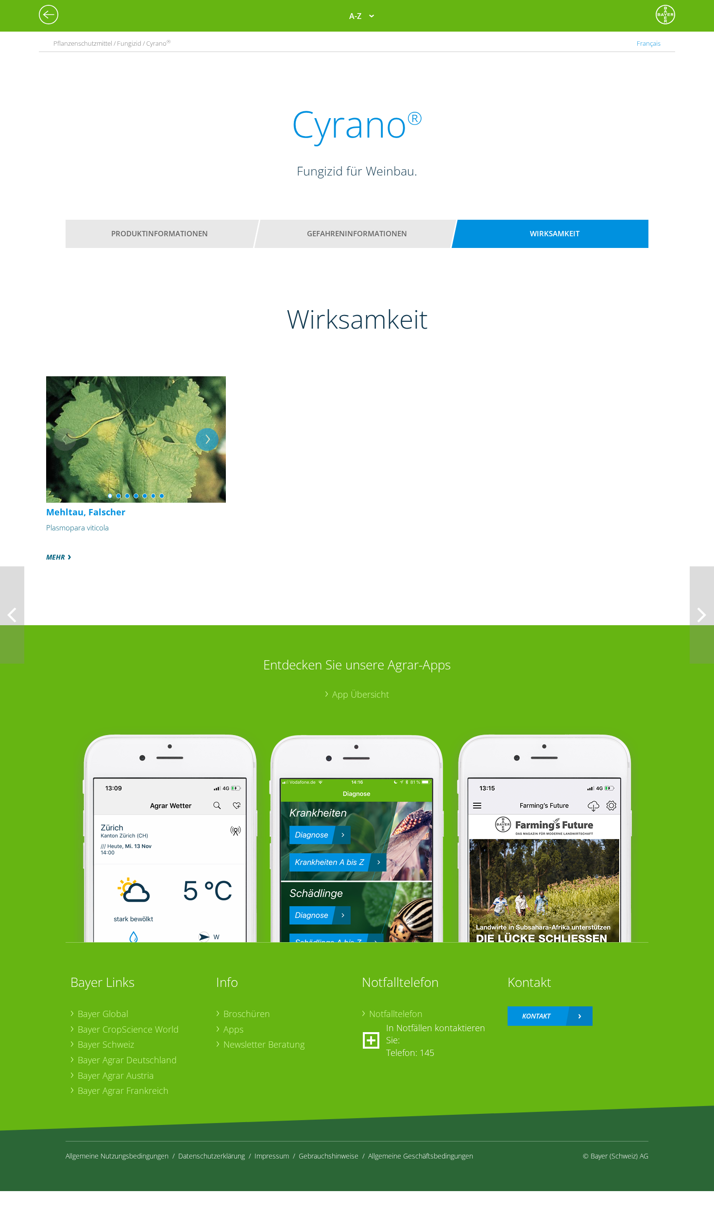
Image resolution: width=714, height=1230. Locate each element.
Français (649, 43)
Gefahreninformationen (357, 233)
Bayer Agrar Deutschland (127, 1060)
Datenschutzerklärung (211, 1155)
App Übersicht (360, 694)
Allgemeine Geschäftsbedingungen (420, 1155)
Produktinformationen (159, 233)
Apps (233, 1029)
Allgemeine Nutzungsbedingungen (117, 1155)
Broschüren (246, 1013)
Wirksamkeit (554, 233)
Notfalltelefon (396, 1013)
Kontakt (536, 1015)
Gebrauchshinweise (328, 1155)
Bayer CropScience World (128, 1029)
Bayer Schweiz (106, 1044)
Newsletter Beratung (264, 1044)
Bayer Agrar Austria (116, 1075)
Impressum (272, 1155)
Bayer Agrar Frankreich (123, 1090)
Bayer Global (103, 1013)
